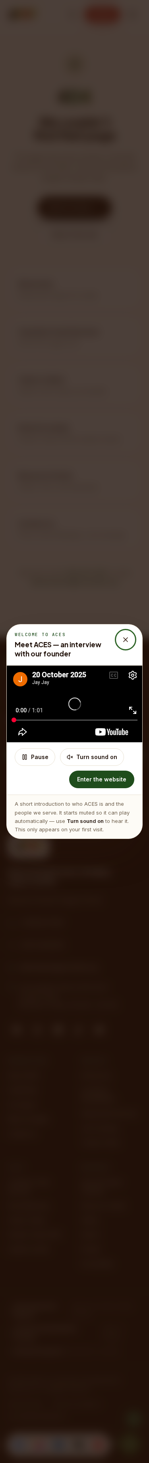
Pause (39, 756)
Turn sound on (96, 756)
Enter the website (101, 779)
